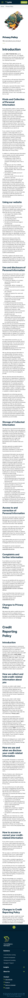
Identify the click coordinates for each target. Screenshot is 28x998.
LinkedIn (7, 988)
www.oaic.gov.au (7, 904)
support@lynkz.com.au (8, 347)
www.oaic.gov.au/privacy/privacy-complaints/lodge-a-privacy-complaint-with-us (12, 588)
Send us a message (10, 985)
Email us (7, 982)
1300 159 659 (8, 979)
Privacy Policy (18, 996)
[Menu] (2, 2)
